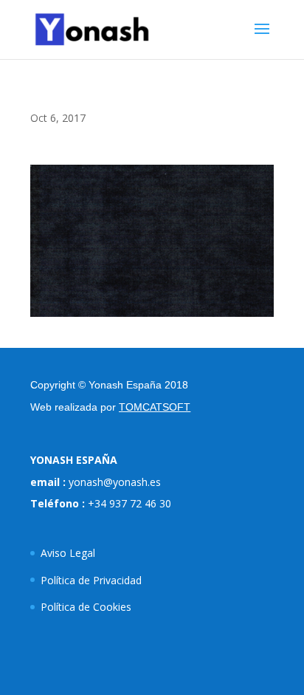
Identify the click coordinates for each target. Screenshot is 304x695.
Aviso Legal (68, 553)
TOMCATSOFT (154, 407)
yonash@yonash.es (115, 482)
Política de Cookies (86, 607)
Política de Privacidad (91, 580)
